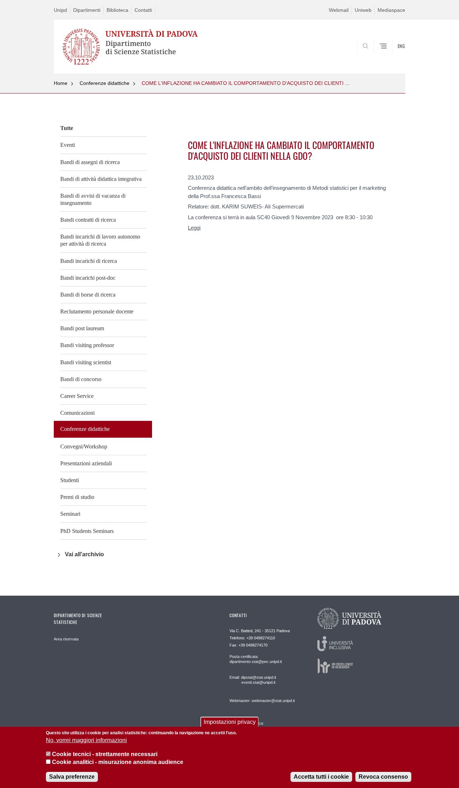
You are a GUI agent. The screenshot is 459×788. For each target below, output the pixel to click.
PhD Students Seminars (87, 531)
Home (60, 83)
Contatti (143, 10)
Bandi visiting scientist (85, 362)
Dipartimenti (86, 10)
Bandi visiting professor (87, 345)
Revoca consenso (383, 777)
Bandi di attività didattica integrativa (101, 179)
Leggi (194, 228)
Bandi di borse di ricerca (87, 295)
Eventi (67, 145)
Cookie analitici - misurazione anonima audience (117, 762)
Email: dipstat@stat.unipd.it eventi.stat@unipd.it (253, 679)
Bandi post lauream (82, 328)
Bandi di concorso (80, 379)
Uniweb (363, 10)
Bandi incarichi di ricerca (88, 261)
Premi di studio (77, 497)
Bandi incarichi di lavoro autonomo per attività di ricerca (100, 240)
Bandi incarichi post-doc (87, 278)
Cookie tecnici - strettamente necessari (104, 754)
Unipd (60, 10)
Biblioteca (117, 10)
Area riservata (66, 639)
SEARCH (392, 56)
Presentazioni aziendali (86, 463)
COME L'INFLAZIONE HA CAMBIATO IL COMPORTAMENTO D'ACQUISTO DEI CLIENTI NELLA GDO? (259, 83)
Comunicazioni (77, 413)
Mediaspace (391, 10)
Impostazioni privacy (230, 722)
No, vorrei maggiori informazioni (86, 740)
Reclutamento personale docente (96, 311)
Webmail (339, 10)
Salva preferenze (72, 777)
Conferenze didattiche (104, 83)
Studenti (69, 480)
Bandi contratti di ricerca (88, 220)
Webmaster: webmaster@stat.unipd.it (262, 700)
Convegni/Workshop (83, 446)
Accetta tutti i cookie (321, 777)
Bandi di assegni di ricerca (90, 162)
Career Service (77, 396)
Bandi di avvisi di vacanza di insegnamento (93, 199)
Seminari (70, 514)
